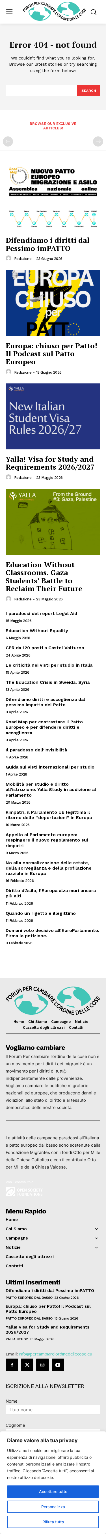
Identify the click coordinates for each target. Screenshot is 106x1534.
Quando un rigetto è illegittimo (41, 913)
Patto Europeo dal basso (29, 1298)
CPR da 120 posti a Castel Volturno (45, 647)
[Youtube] (58, 1365)
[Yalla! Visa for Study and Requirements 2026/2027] (53, 416)
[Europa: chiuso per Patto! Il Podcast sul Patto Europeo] (53, 303)
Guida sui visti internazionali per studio (50, 767)
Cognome (15, 1425)
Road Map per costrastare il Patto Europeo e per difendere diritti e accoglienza (44, 727)
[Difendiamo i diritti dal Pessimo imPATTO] (53, 197)
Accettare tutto (53, 1491)
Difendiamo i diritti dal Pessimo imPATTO (47, 244)
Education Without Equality (37, 630)
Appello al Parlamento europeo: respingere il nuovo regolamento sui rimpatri (47, 840)
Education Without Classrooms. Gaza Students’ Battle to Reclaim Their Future (44, 576)
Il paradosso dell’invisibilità (36, 750)
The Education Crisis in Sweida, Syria (48, 682)
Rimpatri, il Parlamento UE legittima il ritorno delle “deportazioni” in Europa (49, 815)
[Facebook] (12, 1365)
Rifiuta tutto (53, 1521)
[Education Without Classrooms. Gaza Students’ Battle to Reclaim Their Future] (53, 522)
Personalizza (53, 1506)
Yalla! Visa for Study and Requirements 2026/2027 (50, 463)
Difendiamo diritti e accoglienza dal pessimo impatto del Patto (45, 702)
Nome (12, 1401)
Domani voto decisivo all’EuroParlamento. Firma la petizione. (52, 933)
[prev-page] (8, 141)
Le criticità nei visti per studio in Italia (49, 665)
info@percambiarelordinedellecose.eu (55, 1354)
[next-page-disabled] (98, 141)
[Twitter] (27, 1365)
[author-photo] (9, 258)
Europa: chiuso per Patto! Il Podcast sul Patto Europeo (51, 353)
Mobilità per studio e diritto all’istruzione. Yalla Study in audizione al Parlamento (51, 789)
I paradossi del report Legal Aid (41, 613)
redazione (23, 259)
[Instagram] (42, 1365)
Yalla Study (17, 1339)
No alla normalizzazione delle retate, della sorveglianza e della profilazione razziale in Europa (49, 868)
